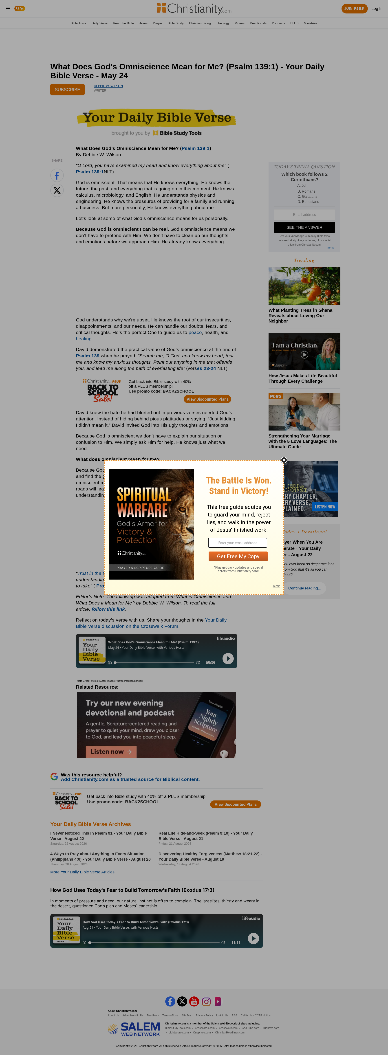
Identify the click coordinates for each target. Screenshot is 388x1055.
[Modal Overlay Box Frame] (194, 527)
